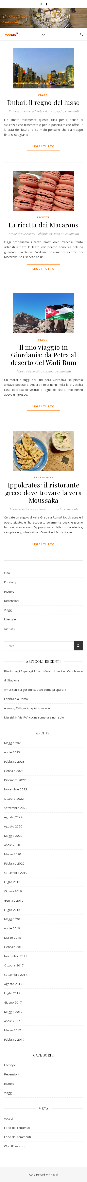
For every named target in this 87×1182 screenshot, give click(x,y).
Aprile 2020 (12, 845)
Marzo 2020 (12, 854)
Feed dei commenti (17, 1137)
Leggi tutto (43, 146)
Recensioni (43, 477)
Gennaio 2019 (13, 900)
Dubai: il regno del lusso (43, 102)
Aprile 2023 (12, 752)
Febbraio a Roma (16, 699)
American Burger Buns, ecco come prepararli (35, 689)
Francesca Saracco (20, 111)
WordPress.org (14, 1146)
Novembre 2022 (15, 789)
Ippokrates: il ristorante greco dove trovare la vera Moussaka (43, 492)
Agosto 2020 (13, 826)
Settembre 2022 (15, 808)
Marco (21, 371)
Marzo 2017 (12, 1030)
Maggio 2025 (13, 743)
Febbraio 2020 (14, 863)
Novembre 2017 (15, 956)
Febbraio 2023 (14, 761)
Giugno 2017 (13, 1002)
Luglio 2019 (12, 882)
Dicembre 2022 (15, 780)
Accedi (8, 1118)
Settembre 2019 (15, 873)
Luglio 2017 (12, 993)
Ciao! (7, 573)
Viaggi (43, 95)
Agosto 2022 (13, 817)
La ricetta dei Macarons (43, 224)
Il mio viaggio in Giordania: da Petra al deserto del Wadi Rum (43, 355)
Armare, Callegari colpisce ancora (27, 708)
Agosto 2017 (13, 984)
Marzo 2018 (12, 937)
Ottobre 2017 (14, 965)
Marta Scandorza (21, 509)
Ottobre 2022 (14, 798)
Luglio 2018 (12, 910)
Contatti (9, 628)
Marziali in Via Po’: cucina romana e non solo (34, 717)
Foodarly (10, 582)
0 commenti (70, 111)
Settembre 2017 (15, 975)
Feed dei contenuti (17, 1128)
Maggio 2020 (13, 836)
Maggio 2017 (13, 1012)
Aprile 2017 (12, 1021)
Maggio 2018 (13, 919)
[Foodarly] (12, 34)
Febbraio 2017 (14, 1039)
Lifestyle (10, 619)
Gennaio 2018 (13, 947)
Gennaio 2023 (13, 771)
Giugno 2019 (13, 891)
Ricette (43, 217)
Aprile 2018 (12, 928)
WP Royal (52, 1174)
